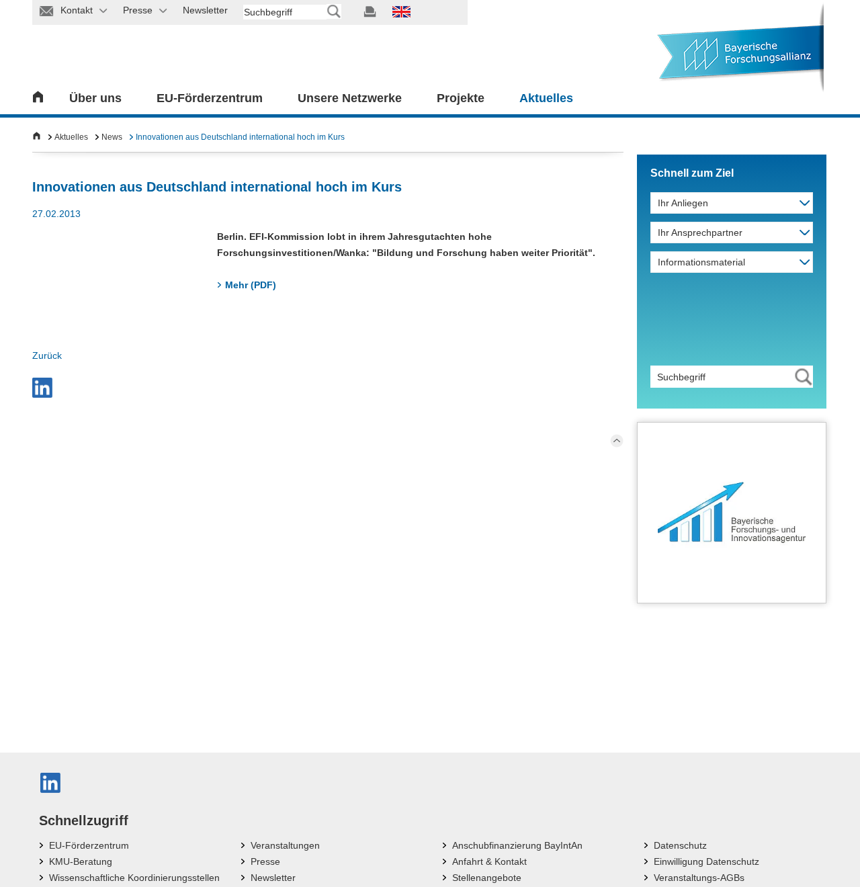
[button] (42, 388)
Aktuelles (546, 98)
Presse (265, 861)
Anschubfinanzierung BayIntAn (517, 845)
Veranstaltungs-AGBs (699, 877)
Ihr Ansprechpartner (700, 232)
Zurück (47, 355)
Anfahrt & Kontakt (489, 861)
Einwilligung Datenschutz (706, 861)
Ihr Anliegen (683, 203)
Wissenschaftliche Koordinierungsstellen (134, 877)
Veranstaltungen (285, 845)
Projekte (460, 98)
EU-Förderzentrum (210, 98)
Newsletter (273, 877)
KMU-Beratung (80, 861)
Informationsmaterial (701, 262)
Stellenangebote (486, 877)
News (111, 137)
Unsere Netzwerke (350, 98)
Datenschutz (680, 845)
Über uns (95, 98)
